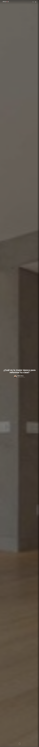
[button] (36, 1)
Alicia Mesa (20, 375)
